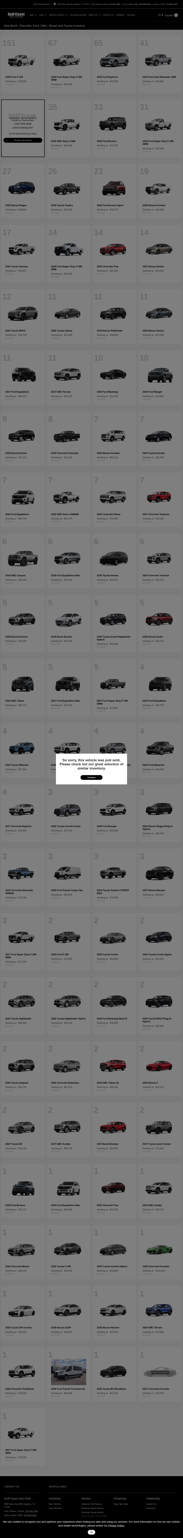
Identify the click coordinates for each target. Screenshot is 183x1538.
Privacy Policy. (116, 1525)
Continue (91, 777)
